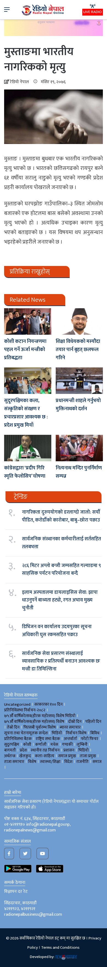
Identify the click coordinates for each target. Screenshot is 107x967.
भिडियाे (57, 733)
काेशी (27, 744)
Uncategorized (17, 704)
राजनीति (82, 762)
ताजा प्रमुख (88, 756)
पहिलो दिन (93, 721)
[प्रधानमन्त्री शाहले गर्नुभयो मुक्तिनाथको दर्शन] (79, 380)
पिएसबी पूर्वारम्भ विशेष (39, 727)
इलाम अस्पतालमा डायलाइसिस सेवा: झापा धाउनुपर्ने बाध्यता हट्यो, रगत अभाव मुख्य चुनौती (60, 600)
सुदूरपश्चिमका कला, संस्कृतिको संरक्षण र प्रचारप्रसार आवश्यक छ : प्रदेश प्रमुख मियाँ (26, 413)
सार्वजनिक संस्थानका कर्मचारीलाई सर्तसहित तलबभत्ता (61, 543)
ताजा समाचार (14, 762)
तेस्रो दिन (13, 727)
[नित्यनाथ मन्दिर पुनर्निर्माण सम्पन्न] (79, 448)
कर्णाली (41, 744)
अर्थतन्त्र (9, 756)
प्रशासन (68, 750)
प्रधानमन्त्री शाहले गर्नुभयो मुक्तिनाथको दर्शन (78, 405)
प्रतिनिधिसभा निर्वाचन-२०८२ (24, 710)
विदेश (68, 762)
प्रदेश (23, 750)
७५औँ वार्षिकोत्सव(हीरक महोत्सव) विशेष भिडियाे (39, 716)
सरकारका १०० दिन (48, 704)
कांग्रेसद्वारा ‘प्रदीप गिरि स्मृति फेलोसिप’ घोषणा (24, 472)
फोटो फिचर (89, 739)
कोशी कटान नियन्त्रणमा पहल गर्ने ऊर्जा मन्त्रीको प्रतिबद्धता (25, 349)
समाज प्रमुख (67, 756)
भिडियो (83, 750)
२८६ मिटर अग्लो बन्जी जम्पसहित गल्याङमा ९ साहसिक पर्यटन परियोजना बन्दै (61, 569)
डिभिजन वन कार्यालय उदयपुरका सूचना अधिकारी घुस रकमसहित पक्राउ (57, 631)
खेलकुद (25, 756)
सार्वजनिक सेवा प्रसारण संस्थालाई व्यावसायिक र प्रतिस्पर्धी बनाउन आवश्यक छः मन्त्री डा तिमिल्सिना (61, 661)
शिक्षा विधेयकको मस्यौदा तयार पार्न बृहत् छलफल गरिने (78, 349)
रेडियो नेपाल (19, 82)
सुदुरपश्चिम (11, 744)
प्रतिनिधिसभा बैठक (18, 739)
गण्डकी (67, 744)
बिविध (94, 733)
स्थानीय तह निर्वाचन (45, 750)
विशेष (32, 762)
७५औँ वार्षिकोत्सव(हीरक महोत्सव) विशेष (34, 721)
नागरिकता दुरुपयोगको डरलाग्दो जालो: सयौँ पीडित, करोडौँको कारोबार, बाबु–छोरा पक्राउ (61, 516)
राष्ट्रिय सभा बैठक (48, 739)
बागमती (10, 750)
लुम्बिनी (82, 744)
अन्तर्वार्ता (70, 739)
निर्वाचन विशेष (76, 733)
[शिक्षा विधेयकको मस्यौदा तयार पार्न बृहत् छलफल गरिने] (79, 321)
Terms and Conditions (60, 947)
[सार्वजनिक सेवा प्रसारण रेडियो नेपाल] (43, 10)
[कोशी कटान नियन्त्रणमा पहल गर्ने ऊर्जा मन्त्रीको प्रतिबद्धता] (27, 321)
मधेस (54, 744)
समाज (97, 762)
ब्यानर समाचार (70, 727)
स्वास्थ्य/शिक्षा (50, 762)
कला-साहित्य (44, 756)
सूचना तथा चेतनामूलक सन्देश (26, 733)
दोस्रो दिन (74, 721)
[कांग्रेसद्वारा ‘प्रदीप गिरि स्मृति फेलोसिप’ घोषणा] (27, 448)
